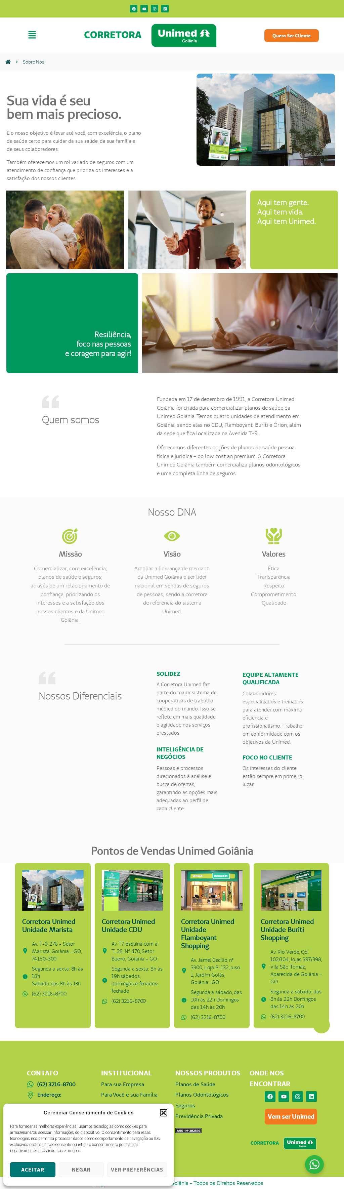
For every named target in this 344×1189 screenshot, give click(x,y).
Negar (81, 1169)
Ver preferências (137, 1169)
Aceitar (32, 1169)
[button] (163, 1112)
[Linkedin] (165, 8)
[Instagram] (154, 8)
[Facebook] (133, 8)
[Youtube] (144, 8)
